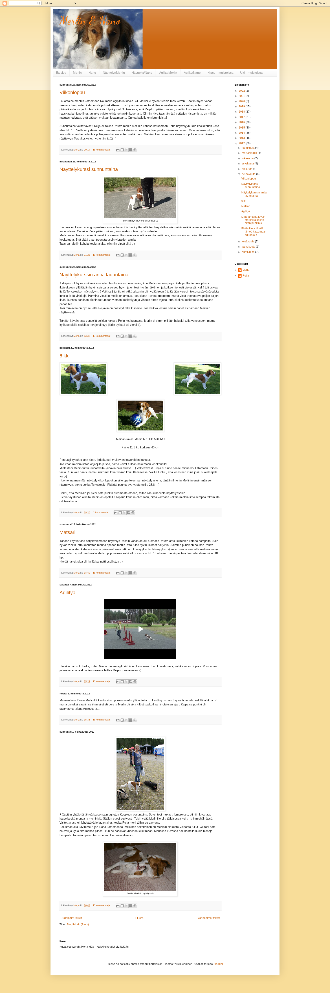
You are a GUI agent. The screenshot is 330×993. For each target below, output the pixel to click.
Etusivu (61, 72)
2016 (242, 122)
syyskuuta (248, 163)
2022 (242, 90)
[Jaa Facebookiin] (130, 150)
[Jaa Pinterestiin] (135, 150)
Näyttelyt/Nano (142, 72)
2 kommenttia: (101, 512)
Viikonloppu (72, 92)
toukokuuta (249, 246)
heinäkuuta (249, 174)
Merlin (77, 72)
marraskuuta (250, 153)
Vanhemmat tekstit (209, 918)
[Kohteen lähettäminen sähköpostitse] (118, 150)
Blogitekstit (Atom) (78, 924)
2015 (242, 127)
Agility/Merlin (168, 72)
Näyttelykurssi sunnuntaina (88, 169)
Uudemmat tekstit (71, 918)
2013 (242, 138)
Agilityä (67, 592)
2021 (242, 96)
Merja (245, 269)
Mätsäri (67, 532)
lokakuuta (248, 158)
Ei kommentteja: (102, 149)
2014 (242, 132)
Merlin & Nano (90, 20)
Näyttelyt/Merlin (114, 72)
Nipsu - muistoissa (220, 72)
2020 (242, 101)
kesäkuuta (248, 241)
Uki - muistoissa (251, 72)
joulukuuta (248, 147)
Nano (92, 72)
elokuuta (247, 169)
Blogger (218, 964)
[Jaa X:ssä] (126, 150)
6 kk (63, 356)
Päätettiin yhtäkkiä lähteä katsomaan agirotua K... (253, 232)
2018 (242, 111)
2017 (242, 117)
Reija (245, 275)
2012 (242, 143)
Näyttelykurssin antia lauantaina (93, 274)
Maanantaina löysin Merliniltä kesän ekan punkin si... (253, 220)
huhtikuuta (248, 252)
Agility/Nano (192, 72)
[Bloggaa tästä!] (122, 150)
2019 (242, 106)
